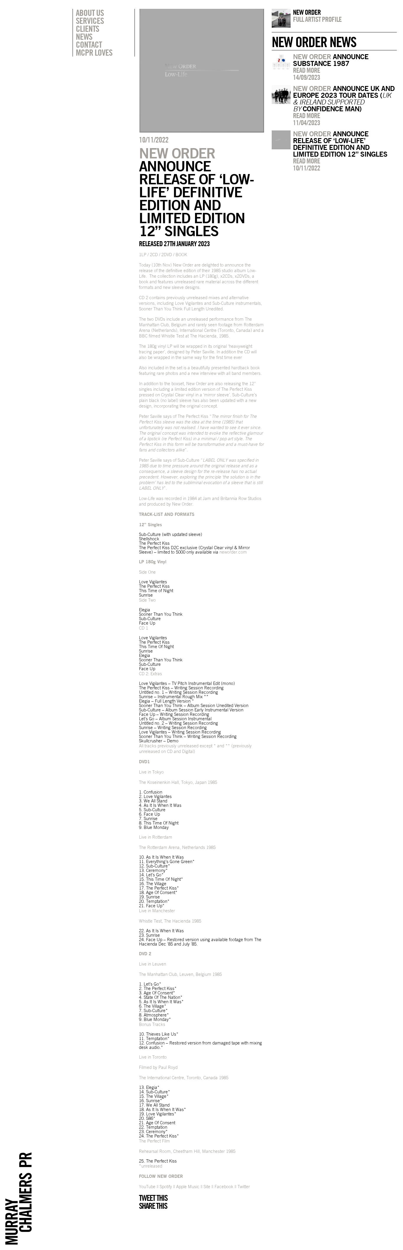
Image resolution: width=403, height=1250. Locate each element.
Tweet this (153, 1198)
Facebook (223, 1186)
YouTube (147, 1186)
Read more (306, 70)
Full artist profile (317, 19)
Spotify (166, 1186)
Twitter (243, 1186)
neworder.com (232, 552)
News (84, 36)
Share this (153, 1206)
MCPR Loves (94, 52)
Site (208, 1186)
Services (90, 20)
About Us (90, 12)
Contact (89, 44)
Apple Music (187, 1186)
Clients (87, 28)
